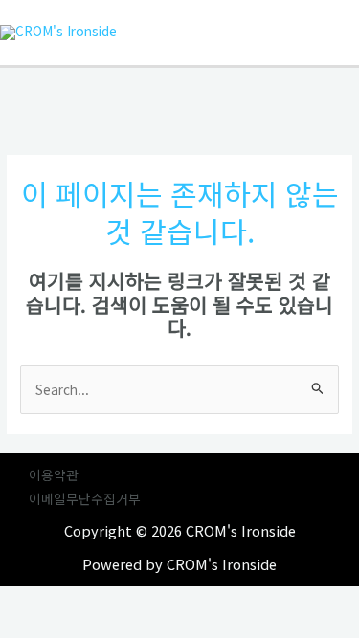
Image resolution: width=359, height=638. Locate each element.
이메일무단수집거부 (85, 498)
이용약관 (54, 474)
